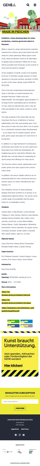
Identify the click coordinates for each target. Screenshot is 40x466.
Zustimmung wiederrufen (20, 463)
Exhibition (5, 28)
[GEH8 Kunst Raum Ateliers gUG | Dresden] (9, 4)
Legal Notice (15, 429)
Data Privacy (25, 429)
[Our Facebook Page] (16, 434)
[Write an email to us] (24, 434)
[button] (13, 321)
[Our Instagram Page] (20, 434)
